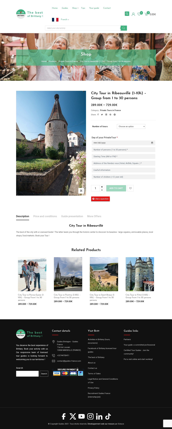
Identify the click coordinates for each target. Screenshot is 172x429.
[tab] (22, 216)
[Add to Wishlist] (130, 188)
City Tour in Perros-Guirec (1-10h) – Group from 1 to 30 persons (31, 297)
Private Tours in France (110, 110)
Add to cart (116, 188)
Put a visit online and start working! (138, 359)
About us (91, 363)
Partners (127, 339)
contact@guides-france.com (69, 361)
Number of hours (100, 126)
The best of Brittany (96, 357)
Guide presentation (72, 216)
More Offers (94, 216)
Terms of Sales (94, 373)
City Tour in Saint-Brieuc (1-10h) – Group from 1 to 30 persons (102, 297)
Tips (83, 8)
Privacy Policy (93, 388)
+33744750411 (63, 355)
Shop (74, 8)
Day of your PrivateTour (105, 137)
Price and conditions (45, 216)
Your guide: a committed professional (139, 345)
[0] (146, 14)
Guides (65, 8)
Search (19, 368)
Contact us (92, 368)
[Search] (124, 28)
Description (22, 216)
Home (55, 8)
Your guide (94, 8)
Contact (107, 8)
